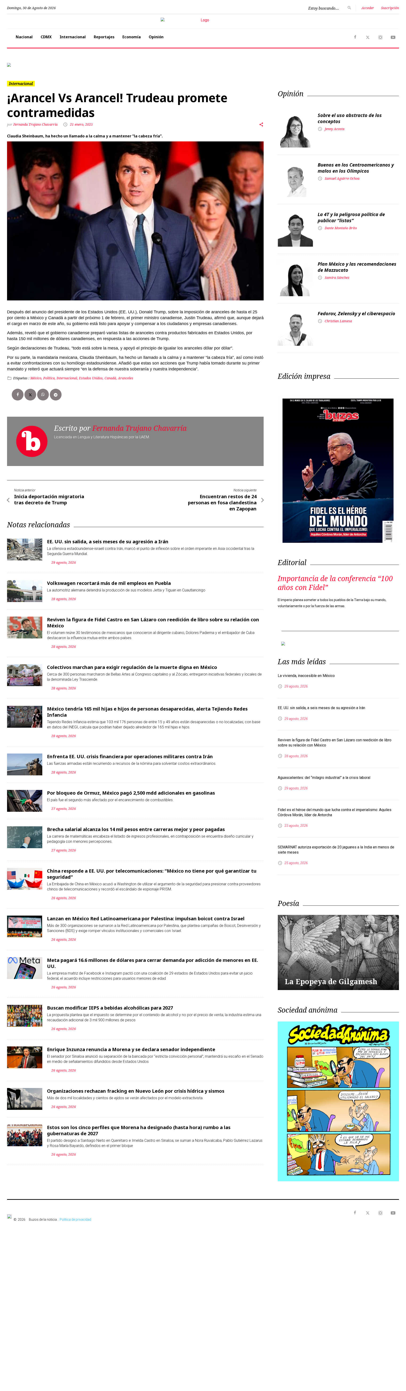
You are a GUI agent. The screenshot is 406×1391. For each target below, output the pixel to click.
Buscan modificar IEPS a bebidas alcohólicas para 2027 (110, 1004)
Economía (131, 36)
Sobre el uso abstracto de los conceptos (350, 114)
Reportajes (104, 36)
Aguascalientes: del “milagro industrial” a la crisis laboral (324, 770)
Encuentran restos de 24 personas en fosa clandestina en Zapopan (222, 499)
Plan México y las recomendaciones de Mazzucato (357, 263)
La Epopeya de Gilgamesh (331, 974)
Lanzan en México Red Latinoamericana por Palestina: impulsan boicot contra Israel (146, 915)
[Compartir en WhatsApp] (43, 391)
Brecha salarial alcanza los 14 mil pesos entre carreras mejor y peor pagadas (136, 825)
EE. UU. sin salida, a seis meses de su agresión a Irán (107, 538)
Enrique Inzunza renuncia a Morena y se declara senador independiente (131, 1045)
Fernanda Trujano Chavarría (35, 120)
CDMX (46, 36)
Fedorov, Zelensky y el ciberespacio (356, 310)
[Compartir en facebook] (17, 391)
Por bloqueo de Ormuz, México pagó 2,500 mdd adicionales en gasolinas (131, 789)
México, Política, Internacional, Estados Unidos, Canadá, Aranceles (81, 374)
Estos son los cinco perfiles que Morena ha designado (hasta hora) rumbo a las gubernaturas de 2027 (138, 1126)
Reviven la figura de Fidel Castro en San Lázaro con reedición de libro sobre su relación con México (153, 619)
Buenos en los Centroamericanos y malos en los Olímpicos (356, 164)
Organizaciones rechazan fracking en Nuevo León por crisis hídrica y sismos (135, 1087)
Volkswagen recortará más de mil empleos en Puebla (109, 579)
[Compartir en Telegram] (56, 391)
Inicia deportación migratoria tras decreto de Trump (49, 496)
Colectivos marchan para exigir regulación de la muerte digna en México (132, 663)
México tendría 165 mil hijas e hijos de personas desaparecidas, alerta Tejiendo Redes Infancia (147, 708)
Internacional (73, 36)
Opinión (156, 36)
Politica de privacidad (75, 1212)
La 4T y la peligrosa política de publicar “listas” (351, 213)
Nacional (24, 36)
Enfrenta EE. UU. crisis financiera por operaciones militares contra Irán (130, 753)
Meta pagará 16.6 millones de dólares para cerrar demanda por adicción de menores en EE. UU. (152, 959)
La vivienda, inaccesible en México (306, 668)
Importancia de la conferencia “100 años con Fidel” (335, 579)
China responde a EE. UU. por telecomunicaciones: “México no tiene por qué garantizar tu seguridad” (152, 870)
